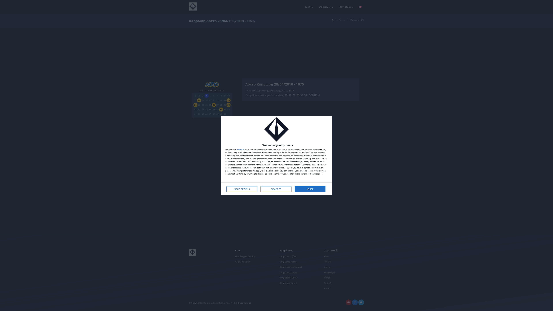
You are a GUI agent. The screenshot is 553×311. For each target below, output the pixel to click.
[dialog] (276, 155)
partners (240, 150)
